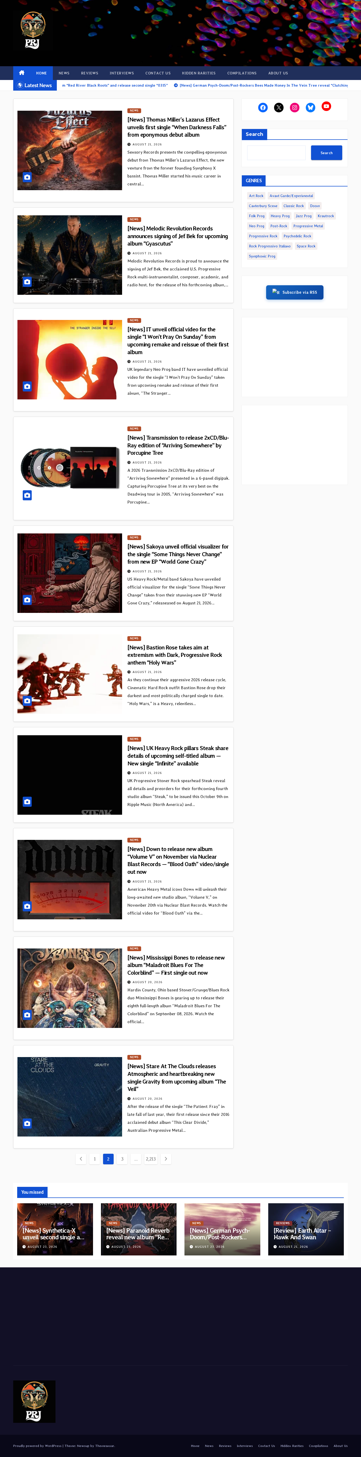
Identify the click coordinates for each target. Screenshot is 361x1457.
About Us (278, 73)
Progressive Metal (308, 226)
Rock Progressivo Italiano (270, 246)
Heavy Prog (280, 216)
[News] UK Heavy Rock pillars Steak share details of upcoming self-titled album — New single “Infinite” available (177, 756)
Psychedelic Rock (297, 236)
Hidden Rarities (199, 73)
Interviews (122, 73)
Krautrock (326, 216)
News (64, 73)
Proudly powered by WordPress (38, 1446)
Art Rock (256, 196)
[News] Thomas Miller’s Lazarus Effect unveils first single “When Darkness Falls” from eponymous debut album (176, 127)
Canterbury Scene (263, 206)
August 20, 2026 (147, 982)
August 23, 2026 (42, 1247)
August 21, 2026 (147, 144)
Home (41, 73)
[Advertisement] (294, 357)
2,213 (151, 1159)
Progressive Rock (263, 236)
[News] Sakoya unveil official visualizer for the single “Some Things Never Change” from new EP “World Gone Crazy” (178, 554)
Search (254, 134)
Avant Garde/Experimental (291, 196)
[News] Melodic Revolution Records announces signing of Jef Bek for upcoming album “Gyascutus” (177, 236)
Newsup (83, 1446)
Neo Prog (256, 226)
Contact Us (157, 73)
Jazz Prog (304, 216)
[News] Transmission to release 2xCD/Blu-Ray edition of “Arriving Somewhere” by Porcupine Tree (178, 445)
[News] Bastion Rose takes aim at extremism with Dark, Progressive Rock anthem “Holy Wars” (174, 655)
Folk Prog (257, 216)
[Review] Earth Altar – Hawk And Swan (302, 1234)
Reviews (89, 73)
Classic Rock (294, 206)
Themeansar (104, 1446)
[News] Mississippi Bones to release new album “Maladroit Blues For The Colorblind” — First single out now (176, 965)
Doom (315, 206)
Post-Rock (278, 226)
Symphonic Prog (262, 256)
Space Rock (306, 246)
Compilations (242, 73)
